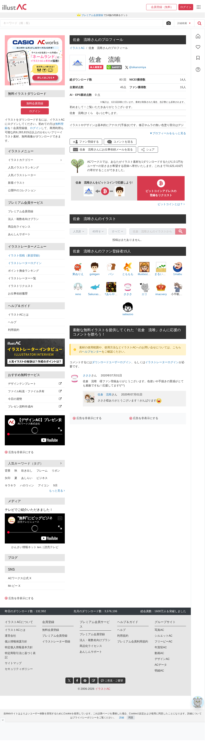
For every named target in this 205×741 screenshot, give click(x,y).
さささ (128, 294)
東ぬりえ (78, 274)
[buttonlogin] (199, 23)
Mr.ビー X (14, 585)
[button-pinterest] (85, 680)
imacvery (161, 294)
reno (78, 294)
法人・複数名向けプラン (23, 219)
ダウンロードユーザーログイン (111, 362)
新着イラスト (16, 182)
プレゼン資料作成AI (20, 406)
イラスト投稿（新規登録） (25, 255)
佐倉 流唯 (105, 394)
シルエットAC (163, 635)
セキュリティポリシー (19, 668)
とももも (127, 274)
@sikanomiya (137, 67)
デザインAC (162, 658)
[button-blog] (94, 680)
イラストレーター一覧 (22, 278)
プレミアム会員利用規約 (132, 641)
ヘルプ (12, 322)
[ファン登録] (198, 47)
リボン (56, 470)
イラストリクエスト (20, 285)
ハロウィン (27, 485)
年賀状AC (161, 647)
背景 (7, 470)
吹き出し (26, 470)
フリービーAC (163, 641)
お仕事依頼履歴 (18, 293)
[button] (161, 7)
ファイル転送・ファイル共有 (26, 391)
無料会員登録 (34, 103)
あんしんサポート (19, 234)
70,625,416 (173, 165)
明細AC (159, 670)
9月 (55, 485)
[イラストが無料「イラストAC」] (14, 7)
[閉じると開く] (2, 720)
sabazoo (127, 314)
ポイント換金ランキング (23, 270)
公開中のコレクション (22, 190)
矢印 (7, 478)
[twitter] (69, 680)
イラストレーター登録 (56, 641)
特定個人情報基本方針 (19, 647)
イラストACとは (18, 314)
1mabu (177, 274)
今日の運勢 (15, 398)
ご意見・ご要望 (113, 680)
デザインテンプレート (22, 383)
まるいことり (162, 274)
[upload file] (168, 23)
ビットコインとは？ (171, 204)
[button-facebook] (77, 680)
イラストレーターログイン (25, 263)
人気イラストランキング (23, 167)
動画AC (159, 653)
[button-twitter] (69, 680)
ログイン (34, 111)
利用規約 (13, 329)
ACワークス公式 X (19, 578)
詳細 (121, 717)
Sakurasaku (95, 294)
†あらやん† (112, 294)
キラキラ (10, 485)
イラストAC (77, 47)
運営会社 (10, 635)
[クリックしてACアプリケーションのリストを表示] (198, 7)
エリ (144, 294)
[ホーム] (198, 36)
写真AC (159, 629)
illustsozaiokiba (147, 274)
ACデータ (161, 664)
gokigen (95, 274)
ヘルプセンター (92, 351)
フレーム (42, 470)
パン (111, 274)
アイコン (43, 485)
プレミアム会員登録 (20, 211)
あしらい (26, 478)
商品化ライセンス (19, 226)
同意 (130, 717)
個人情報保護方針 (16, 641)
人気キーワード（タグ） (25, 463)
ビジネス (42, 478)
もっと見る (56, 490)
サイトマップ (13, 663)
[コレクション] (198, 58)
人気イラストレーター (22, 175)
